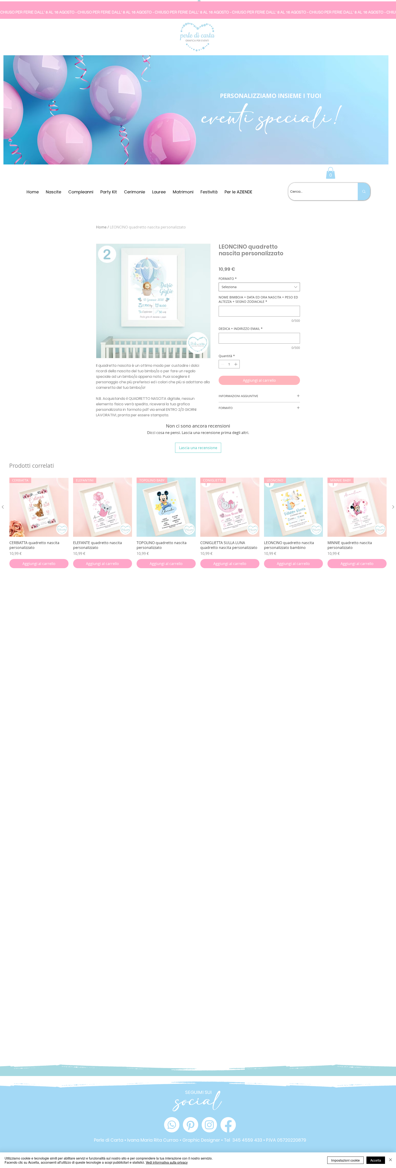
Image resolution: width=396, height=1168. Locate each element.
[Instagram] (209, 1124)
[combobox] (259, 287)
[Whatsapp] (171, 1124)
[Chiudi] (390, 1160)
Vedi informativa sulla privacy (167, 1162)
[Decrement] (222, 364)
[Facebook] (228, 1124)
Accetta (375, 1160)
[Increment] (236, 364)
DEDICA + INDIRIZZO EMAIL (241, 328)
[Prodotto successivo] (393, 507)
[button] (331, 173)
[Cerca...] (364, 191)
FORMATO (228, 279)
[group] (198, 522)
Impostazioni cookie (345, 1160)
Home (101, 227)
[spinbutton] (229, 364)
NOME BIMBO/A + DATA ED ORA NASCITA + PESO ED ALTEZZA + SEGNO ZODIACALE (258, 299)
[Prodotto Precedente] (3, 507)
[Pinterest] (190, 1124)
